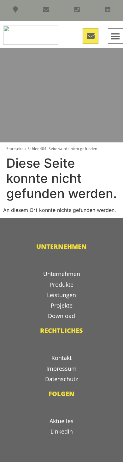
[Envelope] (90, 36)
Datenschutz (61, 379)
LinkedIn (61, 431)
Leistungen (61, 295)
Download (61, 316)
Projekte (62, 305)
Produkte (61, 284)
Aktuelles (61, 421)
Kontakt (61, 358)
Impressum (61, 368)
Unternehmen (61, 274)
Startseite (15, 148)
